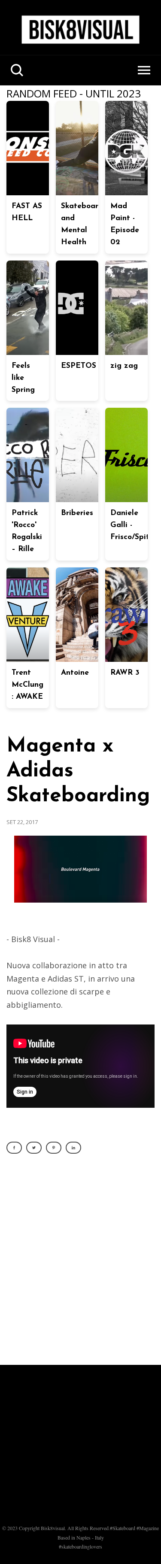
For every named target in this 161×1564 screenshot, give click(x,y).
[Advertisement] (80, 1264)
